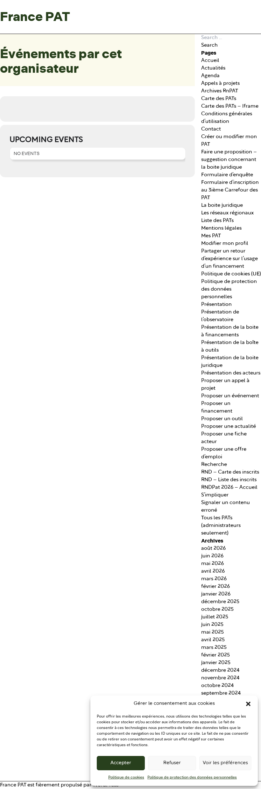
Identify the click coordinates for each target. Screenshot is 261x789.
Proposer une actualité (228, 426)
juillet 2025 (214, 617)
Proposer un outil (222, 418)
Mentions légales (221, 228)
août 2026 (213, 548)
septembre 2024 (221, 693)
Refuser (172, 763)
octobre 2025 (217, 609)
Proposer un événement (230, 396)
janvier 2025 (215, 662)
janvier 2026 (215, 594)
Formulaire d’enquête (227, 175)
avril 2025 (213, 640)
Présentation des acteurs (230, 373)
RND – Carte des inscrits (230, 472)
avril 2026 (213, 571)
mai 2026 (212, 563)
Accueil (210, 60)
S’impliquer (215, 495)
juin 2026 (212, 556)
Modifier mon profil (224, 243)
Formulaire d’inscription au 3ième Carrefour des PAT (230, 190)
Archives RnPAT (219, 91)
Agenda (210, 75)
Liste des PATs (217, 220)
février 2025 (215, 655)
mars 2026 (214, 579)
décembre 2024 (220, 670)
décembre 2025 (220, 601)
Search (209, 45)
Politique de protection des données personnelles (192, 777)
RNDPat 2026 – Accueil (229, 487)
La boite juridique (222, 205)
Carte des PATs (218, 98)
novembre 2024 (220, 678)
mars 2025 (214, 647)
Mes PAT (211, 236)
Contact (211, 129)
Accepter (120, 763)
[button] (248, 704)
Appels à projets (220, 83)
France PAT (35, 16)
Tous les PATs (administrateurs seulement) (221, 526)
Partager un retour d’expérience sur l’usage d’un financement (229, 259)
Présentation (216, 304)
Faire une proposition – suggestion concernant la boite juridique (229, 160)
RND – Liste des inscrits (229, 479)
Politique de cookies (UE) (231, 274)
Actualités (213, 68)
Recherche (214, 464)
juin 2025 (212, 624)
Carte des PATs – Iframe (229, 106)
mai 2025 (212, 632)
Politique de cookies (126, 777)
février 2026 (215, 586)
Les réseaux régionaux (227, 213)
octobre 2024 (217, 685)
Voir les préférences (225, 763)
